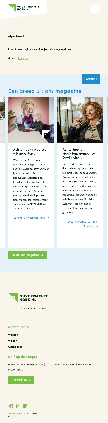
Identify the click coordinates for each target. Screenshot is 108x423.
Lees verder (31, 172)
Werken (13, 334)
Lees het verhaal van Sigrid (29, 217)
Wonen (12, 340)
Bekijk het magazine (25, 255)
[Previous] (8, 173)
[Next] (99, 173)
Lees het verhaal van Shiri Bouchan (83, 224)
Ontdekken (15, 346)
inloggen (23, 58)
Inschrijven (19, 379)
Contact (11, 416)
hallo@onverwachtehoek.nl (35, 308)
